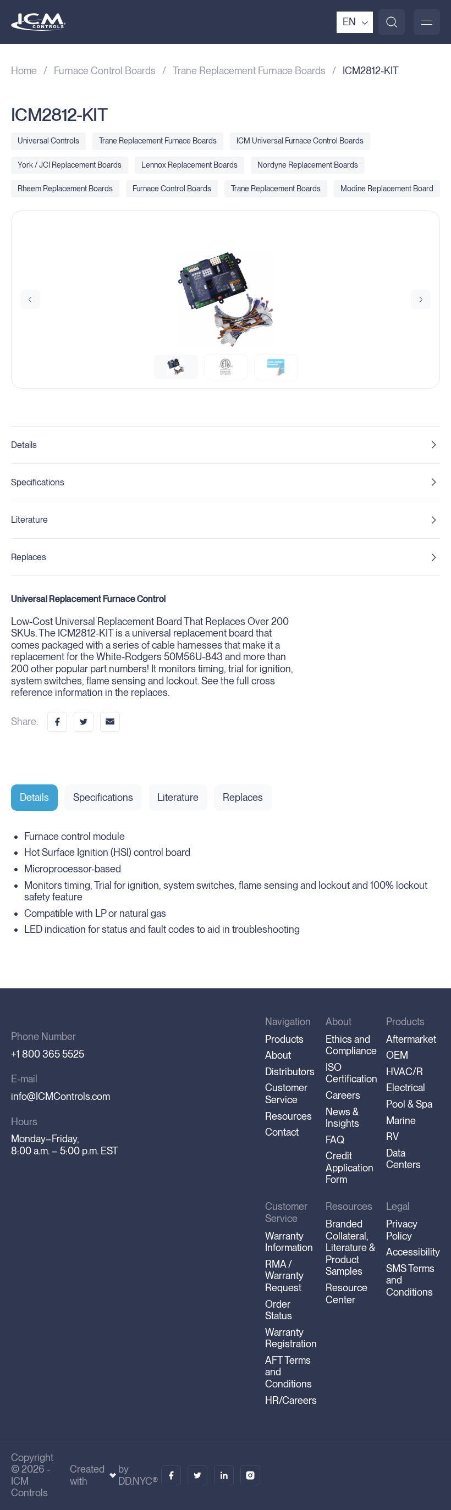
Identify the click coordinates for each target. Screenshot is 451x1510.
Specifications (37, 482)
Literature (29, 520)
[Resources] (224, 1475)
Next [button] (421, 299)
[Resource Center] (171, 1475)
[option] (225, 299)
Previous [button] (30, 299)
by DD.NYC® (138, 1475)
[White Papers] (197, 1475)
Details (24, 445)
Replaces (28, 557)
